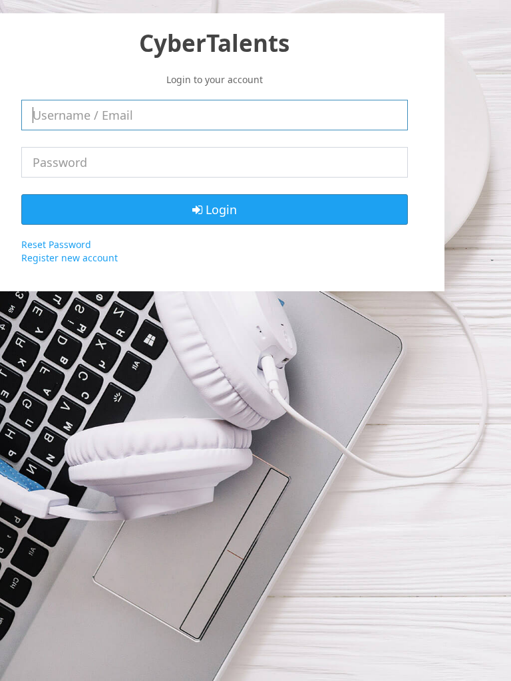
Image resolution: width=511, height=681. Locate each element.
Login (219, 209)
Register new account (69, 257)
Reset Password (56, 244)
